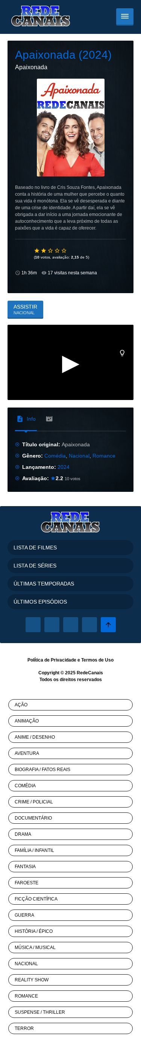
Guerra (24, 915)
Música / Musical (35, 947)
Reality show (32, 980)
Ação (21, 704)
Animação (27, 721)
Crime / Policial (34, 802)
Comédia (55, 456)
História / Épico (34, 931)
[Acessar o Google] (70, 624)
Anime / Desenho (35, 737)
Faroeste (26, 882)
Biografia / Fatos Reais (42, 769)
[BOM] (50, 251)
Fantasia (25, 866)
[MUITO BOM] (57, 251)
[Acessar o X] (51, 624)
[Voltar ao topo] (108, 624)
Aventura (27, 753)
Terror (24, 1028)
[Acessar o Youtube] (89, 624)
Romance (103, 456)
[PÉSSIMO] (37, 251)
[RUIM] (44, 251)
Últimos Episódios (40, 602)
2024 (64, 467)
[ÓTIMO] (64, 251)
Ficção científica (36, 899)
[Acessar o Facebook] (33, 624)
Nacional (79, 456)
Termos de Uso (97, 660)
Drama (23, 834)
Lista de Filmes (35, 548)
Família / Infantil (34, 850)
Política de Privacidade (51, 660)
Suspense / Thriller (40, 1012)
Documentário (33, 818)
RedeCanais (90, 672)
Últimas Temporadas (44, 584)
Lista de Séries (35, 566)
